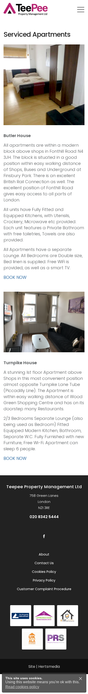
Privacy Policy (44, 580)
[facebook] (44, 536)
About (44, 554)
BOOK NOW (15, 277)
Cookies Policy (44, 571)
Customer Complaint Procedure (44, 589)
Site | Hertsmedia (44, 666)
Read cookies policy (22, 687)
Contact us (44, 563)
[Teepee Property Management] (32, 9)
